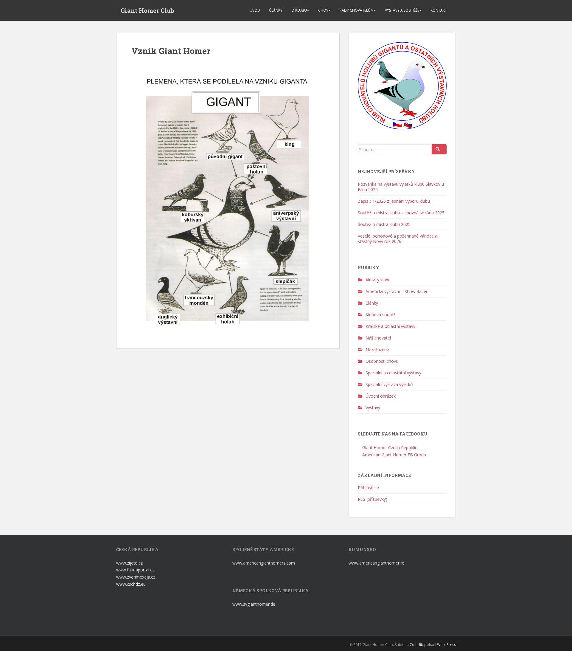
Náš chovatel (378, 338)
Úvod (255, 10)
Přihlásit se (368, 487)
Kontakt (438, 10)
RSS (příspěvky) (372, 499)
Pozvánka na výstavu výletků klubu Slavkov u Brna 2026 (401, 186)
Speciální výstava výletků (389, 384)
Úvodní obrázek (381, 396)
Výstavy (373, 407)
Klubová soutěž (380, 314)
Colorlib (416, 644)
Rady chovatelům (357, 10)
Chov (323, 10)
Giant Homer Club (147, 10)
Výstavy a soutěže (402, 10)
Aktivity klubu (378, 280)
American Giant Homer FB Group (393, 455)
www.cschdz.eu (131, 584)
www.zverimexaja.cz (135, 577)
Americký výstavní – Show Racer (397, 291)
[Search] (439, 149)
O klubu (299, 10)
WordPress (446, 644)
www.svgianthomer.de (253, 604)
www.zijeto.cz (129, 563)
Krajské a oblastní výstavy (390, 326)
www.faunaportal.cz (135, 570)
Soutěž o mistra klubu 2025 (384, 224)
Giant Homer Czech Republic (389, 447)
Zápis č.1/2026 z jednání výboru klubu (394, 201)
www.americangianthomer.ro (377, 563)
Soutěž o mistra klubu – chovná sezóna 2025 (401, 213)
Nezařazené (377, 349)
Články (275, 10)
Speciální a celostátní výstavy (393, 373)
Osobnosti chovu (382, 361)
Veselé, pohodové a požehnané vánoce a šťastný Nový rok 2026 (397, 238)
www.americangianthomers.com (264, 563)
